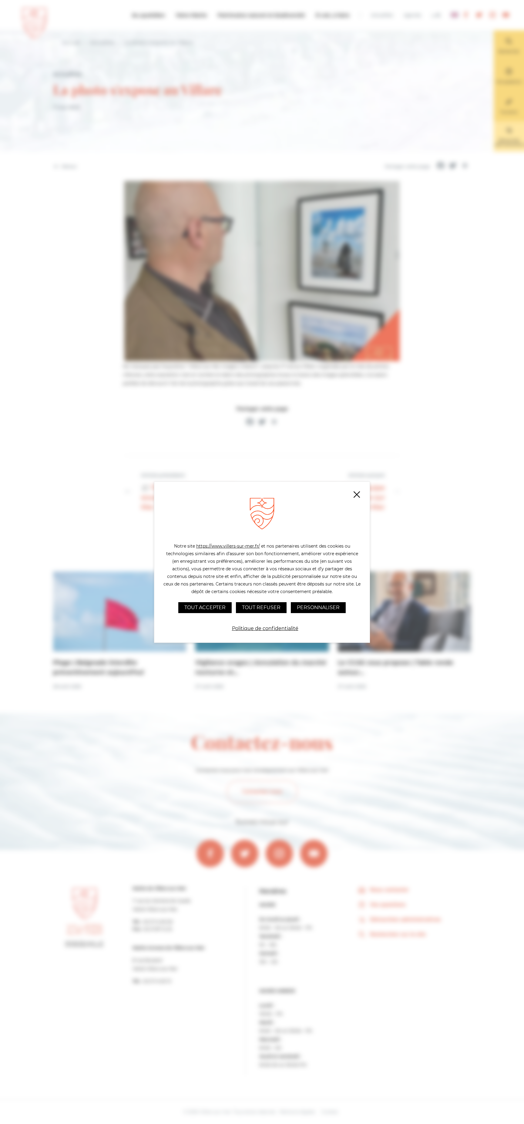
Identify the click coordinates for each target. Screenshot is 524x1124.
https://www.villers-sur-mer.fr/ (228, 546)
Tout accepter (205, 607)
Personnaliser (318, 607)
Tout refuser (261, 607)
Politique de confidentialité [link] (265, 628)
